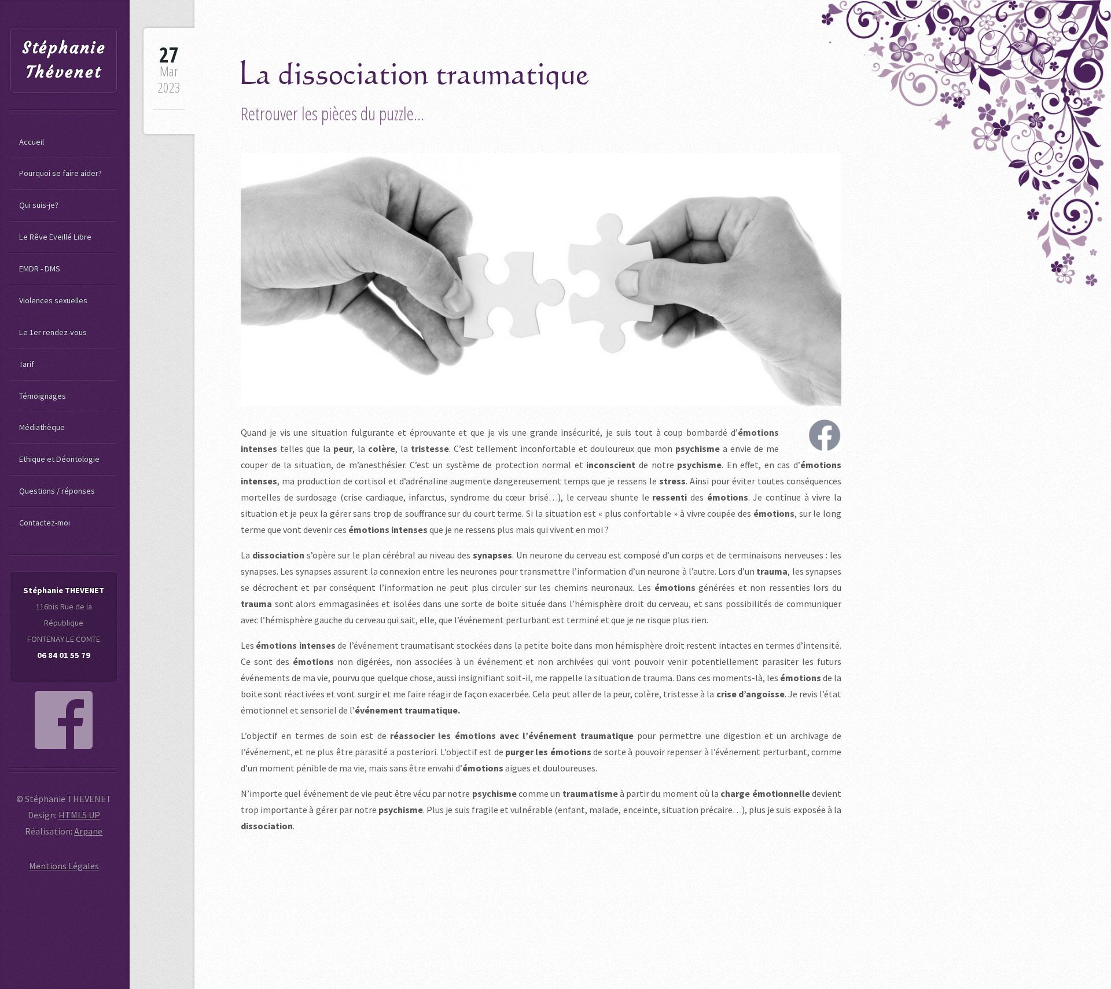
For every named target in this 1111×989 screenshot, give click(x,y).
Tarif (26, 364)
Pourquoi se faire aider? (60, 173)
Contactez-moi (44, 522)
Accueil (31, 142)
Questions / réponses (57, 491)
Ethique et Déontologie (59, 459)
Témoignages (42, 396)
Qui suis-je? (38, 205)
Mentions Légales (64, 866)
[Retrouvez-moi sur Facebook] (63, 720)
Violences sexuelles (53, 300)
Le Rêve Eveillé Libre (55, 236)
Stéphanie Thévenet (64, 60)
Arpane (88, 831)
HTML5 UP (79, 815)
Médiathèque (42, 427)
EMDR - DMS (39, 268)
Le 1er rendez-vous (53, 332)
